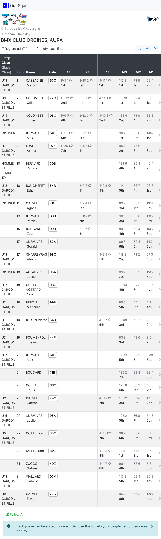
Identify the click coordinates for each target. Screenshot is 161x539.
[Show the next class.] (155, 48)
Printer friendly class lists (44, 49)
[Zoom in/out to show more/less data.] (139, 48)
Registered (13, 49)
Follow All (16, 514)
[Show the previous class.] (147, 48)
